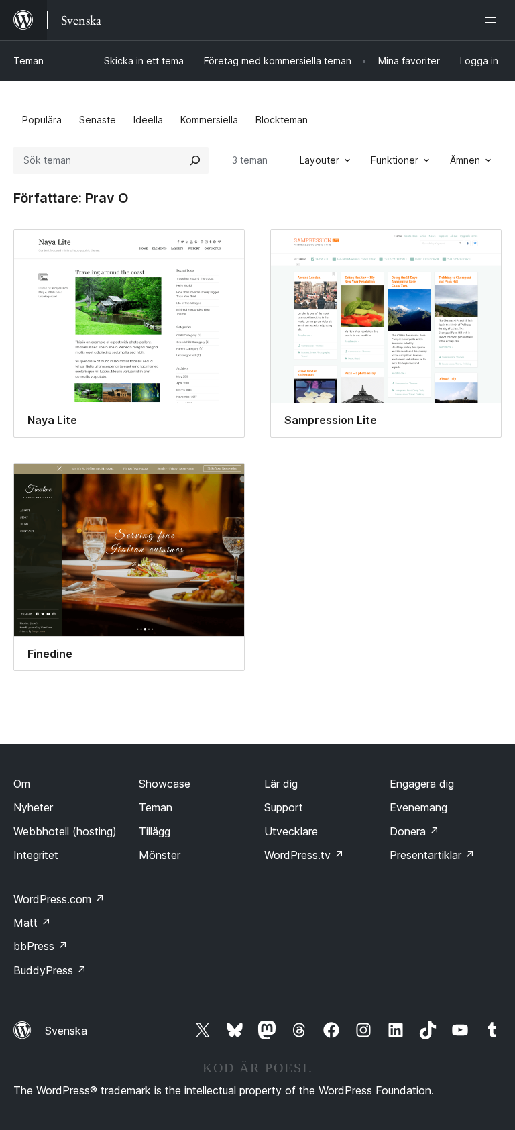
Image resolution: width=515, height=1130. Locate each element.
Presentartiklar (432, 855)
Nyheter (33, 807)
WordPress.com (59, 899)
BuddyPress (50, 970)
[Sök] (195, 160)
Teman (28, 60)
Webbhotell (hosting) (65, 831)
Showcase (164, 783)
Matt (32, 922)
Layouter (319, 160)
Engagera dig (422, 783)
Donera (414, 831)
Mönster (159, 855)
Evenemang (418, 807)
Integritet (35, 855)
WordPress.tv (304, 855)
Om (21, 783)
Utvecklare (291, 831)
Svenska (66, 1030)
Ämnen (465, 160)
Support (283, 807)
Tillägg (154, 831)
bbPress (40, 946)
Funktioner (394, 160)
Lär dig (281, 783)
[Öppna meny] (493, 20)
